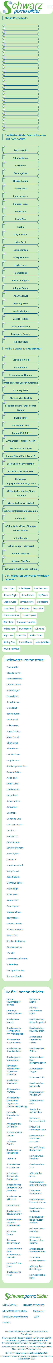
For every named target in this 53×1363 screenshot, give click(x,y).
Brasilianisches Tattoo (36, 1050)
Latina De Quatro (11, 1143)
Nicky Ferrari (13, 871)
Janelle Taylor (11, 595)
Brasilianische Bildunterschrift (14, 1212)
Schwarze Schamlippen (13, 1241)
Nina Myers (9, 588)
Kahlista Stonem (15, 847)
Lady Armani (13, 760)
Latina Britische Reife (37, 1276)
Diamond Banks (15, 824)
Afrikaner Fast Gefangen (14, 1125)
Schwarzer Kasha (34, 1000)
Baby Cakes (13, 917)
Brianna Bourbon (15, 929)
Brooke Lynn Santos (16, 766)
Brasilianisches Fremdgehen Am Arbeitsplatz (15, 1031)
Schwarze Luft (36, 1077)
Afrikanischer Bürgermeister (14, 1041)
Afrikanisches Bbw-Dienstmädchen (37, 1060)
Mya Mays (9, 608)
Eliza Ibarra (42, 601)
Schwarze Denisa (11, 1233)
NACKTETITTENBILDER (33, 1305)
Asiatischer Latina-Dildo (35, 1111)
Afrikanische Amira (35, 1175)
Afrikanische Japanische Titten (35, 1039)
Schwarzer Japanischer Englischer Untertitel (13, 1070)
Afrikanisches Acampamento (37, 1250)
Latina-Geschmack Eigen (35, 1010)
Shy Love (8, 635)
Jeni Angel (12, 807)
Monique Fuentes (26, 622)
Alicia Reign (12, 888)
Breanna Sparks (14, 976)
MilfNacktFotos (10, 1305)
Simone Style (27, 601)
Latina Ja (11, 1158)
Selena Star (12, 900)
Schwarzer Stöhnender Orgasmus (13, 1176)
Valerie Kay (12, 964)
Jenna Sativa (13, 801)
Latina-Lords (13, 1205)
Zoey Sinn (9, 622)
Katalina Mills (13, 789)
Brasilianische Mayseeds (36, 1085)
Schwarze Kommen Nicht (37, 1119)
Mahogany (12, 836)
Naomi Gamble (14, 923)
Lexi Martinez (13, 754)
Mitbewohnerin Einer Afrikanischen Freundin (14, 1253)
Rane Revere (13, 713)
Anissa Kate (9, 628)
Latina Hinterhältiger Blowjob (13, 1002)
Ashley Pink (9, 642)
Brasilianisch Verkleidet (13, 1082)
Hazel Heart (12, 894)
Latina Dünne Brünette (36, 1230)
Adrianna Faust (11, 615)
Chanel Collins (14, 684)
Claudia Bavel (13, 672)
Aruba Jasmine (11, 648)
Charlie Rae (12, 742)
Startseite (38, 1311)
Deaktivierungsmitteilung (15, 1316)
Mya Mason (25, 628)
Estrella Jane (13, 842)
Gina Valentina (14, 947)
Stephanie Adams (16, 941)
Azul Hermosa (41, 588)
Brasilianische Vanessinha (13, 1059)
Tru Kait (10, 952)
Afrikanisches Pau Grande (13, 1166)
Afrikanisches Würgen (13, 1090)
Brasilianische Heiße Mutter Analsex (36, 1219)
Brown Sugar (13, 690)
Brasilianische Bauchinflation (36, 1029)
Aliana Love (12, 748)
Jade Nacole (28, 595)
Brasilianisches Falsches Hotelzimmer (14, 1222)
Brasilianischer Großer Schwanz (37, 1183)
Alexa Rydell (13, 853)
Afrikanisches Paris (36, 1102)
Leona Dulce (10, 601)
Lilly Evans (43, 595)
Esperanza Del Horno (17, 958)
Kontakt (6, 1322)
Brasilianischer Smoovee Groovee (36, 1138)
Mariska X (11, 859)
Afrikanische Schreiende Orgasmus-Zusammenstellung (16, 1102)
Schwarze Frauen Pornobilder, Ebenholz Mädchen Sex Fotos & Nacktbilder (26, 1357)
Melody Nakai (42, 642)
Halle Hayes (24, 588)
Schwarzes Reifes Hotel (35, 1192)
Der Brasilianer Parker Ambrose (37, 1201)
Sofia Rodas (24, 608)
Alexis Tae (12, 777)
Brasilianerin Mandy (13, 1021)
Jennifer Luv (13, 702)
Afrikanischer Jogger (36, 1070)
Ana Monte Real (15, 865)
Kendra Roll (12, 719)
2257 (36, 1316)
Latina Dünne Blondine (36, 1157)
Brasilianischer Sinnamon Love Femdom (14, 1187)
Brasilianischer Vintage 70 (36, 1093)
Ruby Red (39, 628)
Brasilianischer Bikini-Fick (14, 1198)
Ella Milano (12, 707)
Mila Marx (11, 812)
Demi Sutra (12, 783)
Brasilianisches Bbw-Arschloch (14, 1050)
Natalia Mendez (14, 678)
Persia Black (13, 696)
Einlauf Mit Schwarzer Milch (37, 1128)
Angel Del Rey (13, 731)
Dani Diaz (21, 635)
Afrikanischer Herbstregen (36, 1268)
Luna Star (38, 608)
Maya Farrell (13, 737)
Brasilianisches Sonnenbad (14, 1151)
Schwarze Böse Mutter (14, 1134)
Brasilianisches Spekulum (36, 1210)
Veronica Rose (14, 912)
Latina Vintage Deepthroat (36, 1149)
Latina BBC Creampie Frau (14, 1012)
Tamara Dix (12, 667)
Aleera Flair (12, 935)
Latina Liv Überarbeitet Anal (13, 1115)
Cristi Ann (11, 830)
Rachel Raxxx (25, 642)
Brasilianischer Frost (14, 1273)
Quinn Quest (29, 615)
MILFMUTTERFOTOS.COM (15, 1311)
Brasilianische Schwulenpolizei (37, 1021)
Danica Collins (14, 772)
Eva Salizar (12, 795)
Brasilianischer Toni (36, 1166)
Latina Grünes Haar (14, 1265)
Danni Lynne (13, 906)
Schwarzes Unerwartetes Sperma (36, 1240)
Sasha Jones (36, 635)
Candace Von (14, 818)
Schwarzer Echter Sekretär (37, 1259)
